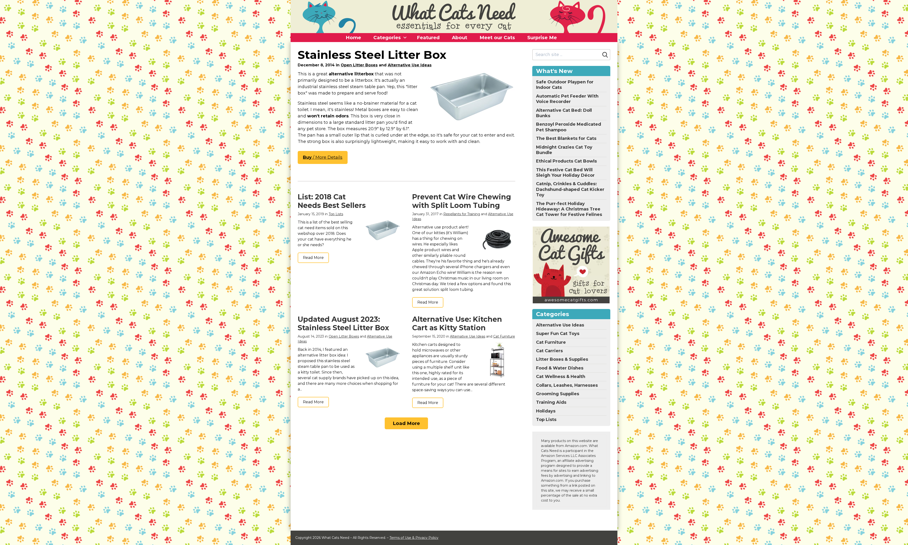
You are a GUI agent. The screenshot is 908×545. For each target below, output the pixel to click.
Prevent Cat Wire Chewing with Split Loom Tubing (461, 201)
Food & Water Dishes (559, 368)
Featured (428, 37)
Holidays (545, 411)
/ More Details (322, 157)
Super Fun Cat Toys (557, 333)
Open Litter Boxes (359, 65)
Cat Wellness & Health (560, 376)
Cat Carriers (549, 350)
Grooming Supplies (557, 393)
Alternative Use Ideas (410, 65)
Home (353, 37)
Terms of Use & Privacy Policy (413, 538)
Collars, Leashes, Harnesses (567, 385)
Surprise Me (542, 37)
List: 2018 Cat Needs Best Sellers (332, 201)
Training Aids (551, 402)
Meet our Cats (497, 37)
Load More (406, 423)
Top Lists (336, 214)
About (459, 37)
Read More (313, 257)
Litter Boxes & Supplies (562, 359)
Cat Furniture (504, 336)
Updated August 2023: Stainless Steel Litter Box (343, 323)
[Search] (605, 55)
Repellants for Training (461, 214)
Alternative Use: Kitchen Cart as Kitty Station (457, 323)
